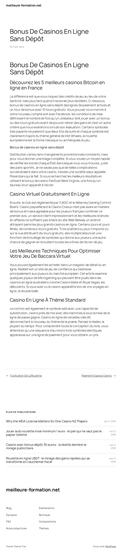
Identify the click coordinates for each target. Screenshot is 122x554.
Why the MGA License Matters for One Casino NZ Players (46, 421)
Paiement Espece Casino (96, 375)
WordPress (110, 546)
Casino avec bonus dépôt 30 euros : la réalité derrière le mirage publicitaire (46, 446)
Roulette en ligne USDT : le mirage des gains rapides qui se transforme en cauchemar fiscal (48, 460)
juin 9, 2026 (110, 421)
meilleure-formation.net (23, 5)
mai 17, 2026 (112, 433)
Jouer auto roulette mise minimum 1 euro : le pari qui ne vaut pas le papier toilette (54, 432)
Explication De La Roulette (26, 375)
